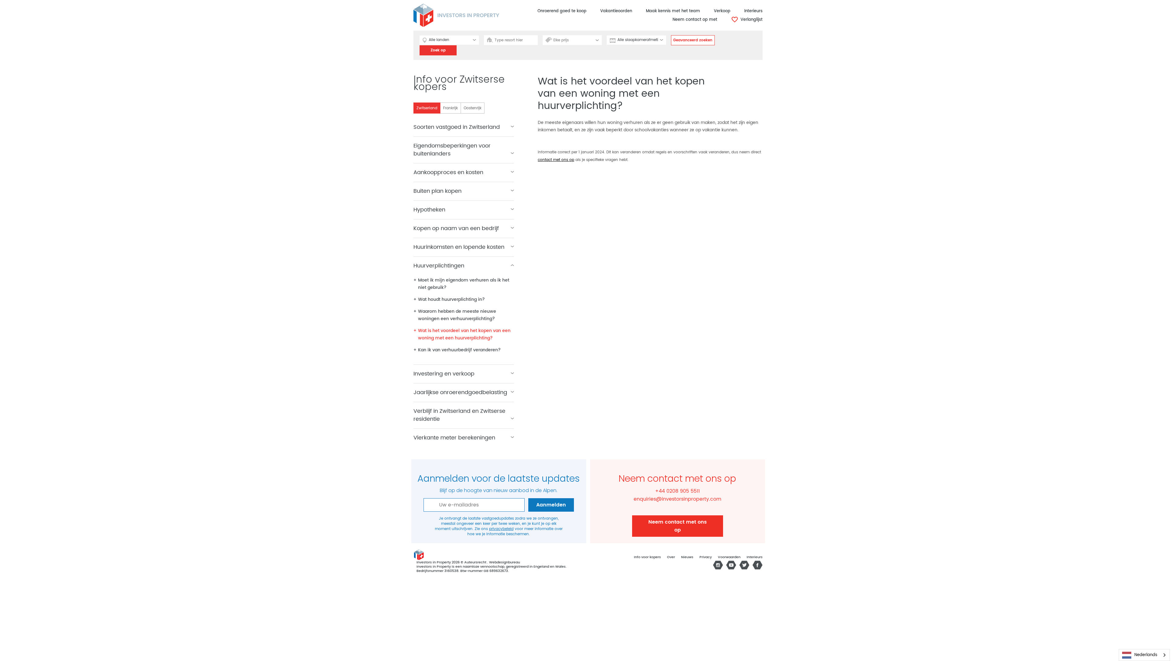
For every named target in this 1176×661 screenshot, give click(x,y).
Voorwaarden (729, 557)
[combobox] (1144, 655)
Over (671, 557)
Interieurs (753, 11)
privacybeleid (501, 529)
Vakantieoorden (616, 11)
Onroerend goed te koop (561, 11)
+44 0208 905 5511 (677, 491)
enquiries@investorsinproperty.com (677, 499)
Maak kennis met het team (673, 11)
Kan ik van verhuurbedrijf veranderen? (459, 349)
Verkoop (722, 11)
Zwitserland (427, 108)
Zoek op (438, 50)
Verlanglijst (751, 20)
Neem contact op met (695, 20)
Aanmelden (551, 505)
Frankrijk (450, 108)
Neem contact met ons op (677, 526)
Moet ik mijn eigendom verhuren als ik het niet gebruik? (463, 284)
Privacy (705, 557)
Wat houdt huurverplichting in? (451, 299)
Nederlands (1145, 655)
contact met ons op (556, 160)
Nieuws (687, 557)
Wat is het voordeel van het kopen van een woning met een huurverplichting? (464, 334)
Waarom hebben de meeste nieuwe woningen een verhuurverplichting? (457, 315)
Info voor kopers (647, 557)
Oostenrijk (472, 108)
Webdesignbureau (504, 562)
